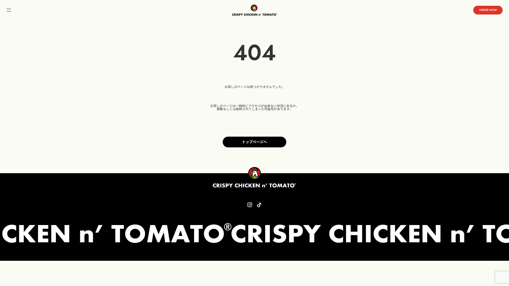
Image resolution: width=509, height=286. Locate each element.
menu (8, 10)
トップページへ (254, 142)
